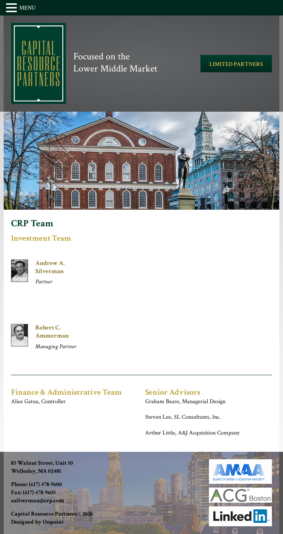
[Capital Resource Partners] (38, 63)
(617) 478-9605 (39, 492)
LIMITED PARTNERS (236, 64)
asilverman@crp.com (37, 501)
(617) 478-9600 (45, 484)
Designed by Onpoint (37, 522)
